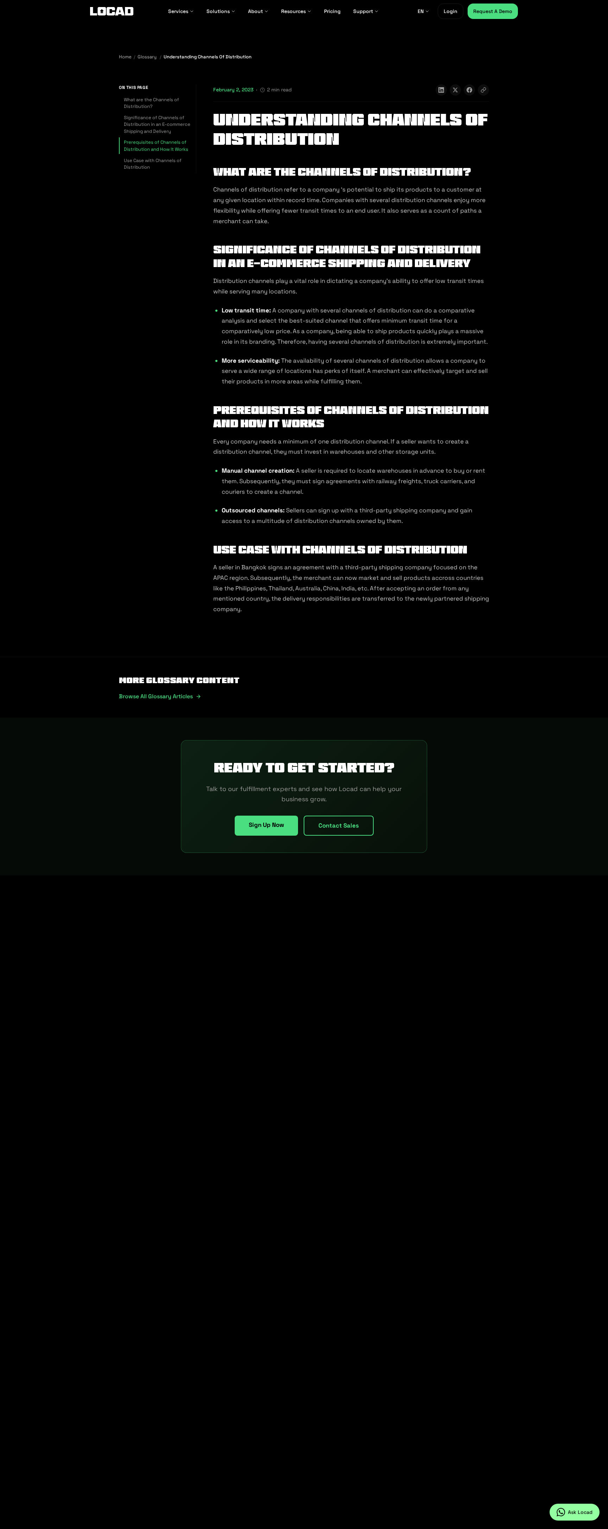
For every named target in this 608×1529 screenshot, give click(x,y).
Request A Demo (492, 11)
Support (363, 11)
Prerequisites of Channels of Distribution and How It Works (156, 145)
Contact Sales (338, 825)
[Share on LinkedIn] (441, 90)
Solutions (218, 11)
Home (125, 57)
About (255, 11)
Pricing (332, 11)
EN (421, 11)
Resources (293, 11)
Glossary (147, 57)
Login (450, 11)
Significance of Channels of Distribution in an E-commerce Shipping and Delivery (157, 124)
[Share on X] (455, 90)
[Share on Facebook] (469, 90)
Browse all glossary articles (156, 696)
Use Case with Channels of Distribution (153, 163)
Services (178, 11)
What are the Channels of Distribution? (151, 103)
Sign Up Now (266, 825)
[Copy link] (483, 90)
